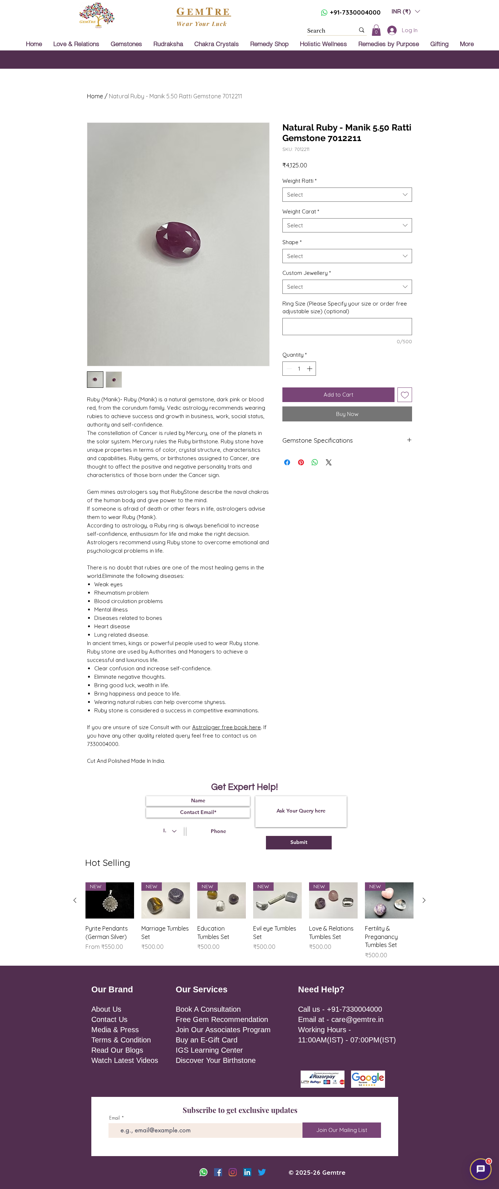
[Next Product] (424, 900)
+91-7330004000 (355, 12)
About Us (106, 1009)
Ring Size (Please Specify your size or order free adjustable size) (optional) (344, 307)
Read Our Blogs (117, 1050)
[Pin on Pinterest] (301, 462)
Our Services (202, 989)
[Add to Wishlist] (404, 394)
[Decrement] (288, 368)
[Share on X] (328, 462)
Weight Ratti (299, 180)
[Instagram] (233, 1172)
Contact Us (109, 1019)
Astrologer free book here (226, 727)
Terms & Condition (121, 1040)
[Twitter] (262, 1172)
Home (95, 96)
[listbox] (406, 11)
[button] (406, 11)
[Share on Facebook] (287, 462)
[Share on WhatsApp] (315, 462)
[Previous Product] (75, 900)
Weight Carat (300, 211)
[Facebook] (218, 1172)
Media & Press (115, 1030)
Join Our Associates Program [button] (223, 1030)
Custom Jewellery (306, 272)
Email (114, 1118)
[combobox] (347, 195)
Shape (292, 242)
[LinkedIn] (247, 1172)
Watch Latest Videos (124, 1060)
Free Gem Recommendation (222, 1019)
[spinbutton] (299, 368)
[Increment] (310, 368)
